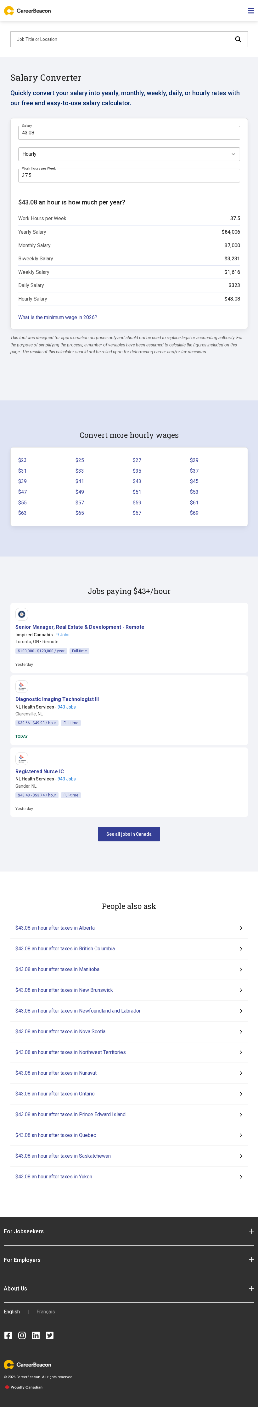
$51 (137, 492)
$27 (137, 460)
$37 (194, 471)
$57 (80, 503)
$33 (80, 471)
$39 (22, 481)
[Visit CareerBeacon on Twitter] (49, 1335)
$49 (80, 492)
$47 (22, 492)
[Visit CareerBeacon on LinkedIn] (35, 1335)
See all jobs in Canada (129, 834)
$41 (80, 481)
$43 (137, 481)
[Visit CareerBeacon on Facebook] (8, 1335)
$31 (22, 471)
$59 (137, 503)
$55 (22, 503)
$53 (194, 492)
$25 (80, 460)
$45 (194, 481)
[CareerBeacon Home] (28, 10)
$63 (22, 513)
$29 (194, 460)
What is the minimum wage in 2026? (57, 317)
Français (45, 1312)
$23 (22, 460)
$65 (80, 513)
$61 (194, 503)
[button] (79, 627)
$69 (194, 513)
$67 (137, 513)
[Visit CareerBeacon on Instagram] (22, 1335)
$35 (137, 471)
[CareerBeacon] (27, 1364)
